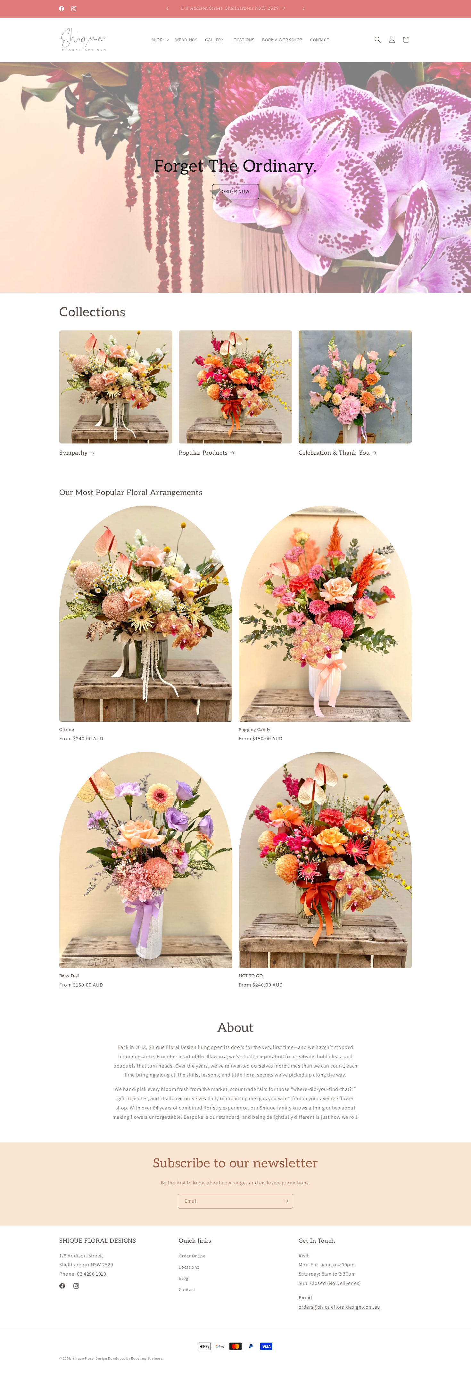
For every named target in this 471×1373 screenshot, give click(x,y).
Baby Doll (69, 976)
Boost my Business (146, 1358)
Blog (183, 1278)
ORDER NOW (236, 191)
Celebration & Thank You (334, 453)
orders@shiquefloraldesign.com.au (339, 1307)
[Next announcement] (304, 9)
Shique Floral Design (89, 1358)
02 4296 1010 (91, 1274)
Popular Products (203, 453)
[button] (159, 39)
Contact (187, 1289)
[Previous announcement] (167, 9)
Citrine (66, 729)
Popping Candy (255, 729)
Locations (189, 1267)
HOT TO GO (251, 976)
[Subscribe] (286, 1201)
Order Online (192, 1256)
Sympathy (73, 453)
